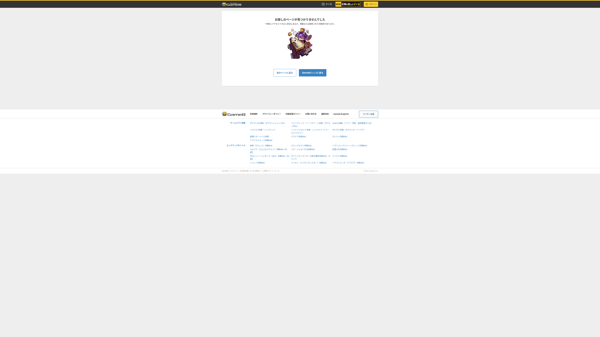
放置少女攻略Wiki (339, 149)
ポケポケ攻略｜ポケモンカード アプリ (348, 130)
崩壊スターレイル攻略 (259, 136)
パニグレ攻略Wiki (339, 156)
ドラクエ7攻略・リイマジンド (262, 130)
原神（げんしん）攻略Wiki (261, 145)
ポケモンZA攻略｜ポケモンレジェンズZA (267, 123)
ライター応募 (368, 114)
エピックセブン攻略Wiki (301, 145)
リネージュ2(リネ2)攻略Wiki (303, 149)
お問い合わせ (311, 114)
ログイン (373, 4)
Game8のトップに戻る (312, 72)
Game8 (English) (341, 114)
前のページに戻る (285, 72)
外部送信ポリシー (293, 114)
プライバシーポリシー (271, 114)
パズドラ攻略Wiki (298, 136)
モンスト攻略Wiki (339, 136)
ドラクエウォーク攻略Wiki (261, 140)
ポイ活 (329, 4)
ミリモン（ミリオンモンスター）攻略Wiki (309, 162)
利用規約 (254, 114)
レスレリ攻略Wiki (257, 162)
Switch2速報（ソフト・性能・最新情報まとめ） (352, 123)
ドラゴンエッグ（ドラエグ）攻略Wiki (348, 162)
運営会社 (325, 114)
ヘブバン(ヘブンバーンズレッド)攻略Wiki (349, 145)
